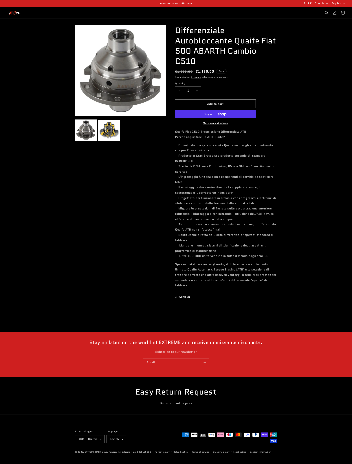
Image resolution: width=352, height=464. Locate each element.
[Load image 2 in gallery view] (109, 130)
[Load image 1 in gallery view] (85, 130)
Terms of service (200, 451)
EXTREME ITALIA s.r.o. (96, 451)
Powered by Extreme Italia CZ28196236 (130, 451)
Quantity (180, 83)
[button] (327, 13)
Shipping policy (221, 451)
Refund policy (180, 451)
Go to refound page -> (176, 403)
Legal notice (239, 451)
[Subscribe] (205, 362)
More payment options (215, 122)
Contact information (260, 451)
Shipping (196, 76)
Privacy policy (162, 451)
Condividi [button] (185, 297)
